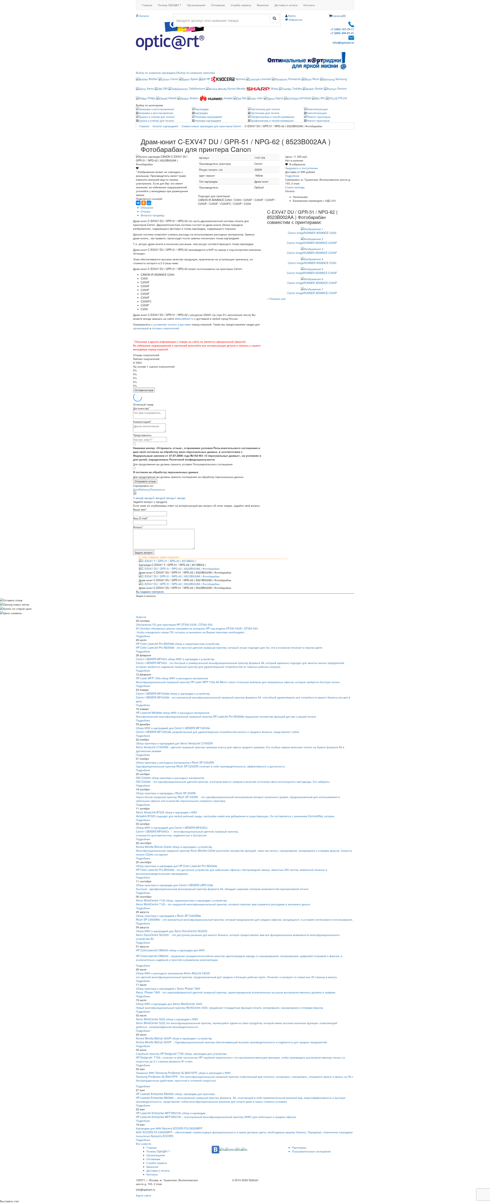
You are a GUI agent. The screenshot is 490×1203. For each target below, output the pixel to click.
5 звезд (137, 498)
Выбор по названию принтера (196, 73)
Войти (292, 16)
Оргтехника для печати (264, 113)
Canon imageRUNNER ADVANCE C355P (312, 293)
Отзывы (145, 211)
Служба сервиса (241, 5)
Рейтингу (144, 489)
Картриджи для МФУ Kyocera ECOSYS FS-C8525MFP (169, 1128)
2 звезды (169, 498)
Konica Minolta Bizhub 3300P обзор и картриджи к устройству (174, 1038)
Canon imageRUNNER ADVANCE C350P (312, 283)
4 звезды (147, 498)
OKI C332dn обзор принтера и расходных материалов (170, 778)
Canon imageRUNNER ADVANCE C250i (312, 233)
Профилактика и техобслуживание (272, 120)
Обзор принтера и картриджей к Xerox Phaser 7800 (168, 988)
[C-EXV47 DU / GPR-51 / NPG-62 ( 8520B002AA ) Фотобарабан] (245, 568)
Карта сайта (143, 1195)
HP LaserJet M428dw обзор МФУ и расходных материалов (172, 713)
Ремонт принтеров (317, 120)
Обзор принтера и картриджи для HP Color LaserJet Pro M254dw (176, 866)
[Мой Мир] (149, 203)
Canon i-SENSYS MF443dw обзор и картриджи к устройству (173, 693)
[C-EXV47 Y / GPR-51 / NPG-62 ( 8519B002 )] (245, 561)
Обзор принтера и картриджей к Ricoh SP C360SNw (168, 916)
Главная (147, 5)
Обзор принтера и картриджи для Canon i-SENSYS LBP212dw (174, 885)
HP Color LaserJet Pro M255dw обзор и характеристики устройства (177, 644)
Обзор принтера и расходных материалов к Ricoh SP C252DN (175, 762)
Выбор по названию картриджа (155, 73)
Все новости (143, 1144)
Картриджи (201, 113)
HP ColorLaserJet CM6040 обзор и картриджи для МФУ (170, 950)
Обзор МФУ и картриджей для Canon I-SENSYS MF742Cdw (173, 728)
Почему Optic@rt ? (169, 5)
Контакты (309, 5)
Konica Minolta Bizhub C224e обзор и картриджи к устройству (174, 847)
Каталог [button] (144, 16)
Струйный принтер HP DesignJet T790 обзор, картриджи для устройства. (181, 1053)
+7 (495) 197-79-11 (342, 29)
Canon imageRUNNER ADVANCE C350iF (312, 273)
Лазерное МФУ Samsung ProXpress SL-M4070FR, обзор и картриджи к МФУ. (183, 1073)
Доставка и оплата (286, 5)
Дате (136, 489)
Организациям (196, 5)
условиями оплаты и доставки (172, 324)
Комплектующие (316, 113)
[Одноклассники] (143, 203)
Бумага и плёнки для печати (156, 120)
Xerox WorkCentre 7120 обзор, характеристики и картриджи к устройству (181, 900)
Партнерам (299, 1147)
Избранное (295, 19)
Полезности (157, 489)
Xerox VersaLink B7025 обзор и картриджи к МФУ (166, 812)
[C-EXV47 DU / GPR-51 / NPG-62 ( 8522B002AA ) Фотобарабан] (245, 584)
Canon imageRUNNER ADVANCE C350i (312, 263)
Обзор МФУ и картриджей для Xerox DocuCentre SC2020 (171, 931)
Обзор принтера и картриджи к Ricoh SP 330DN (166, 793)
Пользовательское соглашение (311, 1151)
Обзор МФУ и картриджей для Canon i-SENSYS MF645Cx (171, 827)
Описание (147, 207)
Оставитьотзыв (144, 390)
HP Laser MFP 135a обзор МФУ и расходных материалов (172, 678)
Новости (141, 617)
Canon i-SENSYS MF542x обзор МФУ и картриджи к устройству (175, 659)
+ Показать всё (276, 299)
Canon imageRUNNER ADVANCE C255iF (312, 253)
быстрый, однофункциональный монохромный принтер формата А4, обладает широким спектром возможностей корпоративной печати (222, 889)
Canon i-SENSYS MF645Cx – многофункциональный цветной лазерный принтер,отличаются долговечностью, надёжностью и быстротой (187, 833)
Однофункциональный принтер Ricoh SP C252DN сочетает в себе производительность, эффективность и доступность (210, 766)
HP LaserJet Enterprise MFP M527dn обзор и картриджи (171, 1113)
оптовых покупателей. (166, 328)
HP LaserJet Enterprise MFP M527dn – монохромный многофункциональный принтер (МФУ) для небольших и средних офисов (216, 1117)
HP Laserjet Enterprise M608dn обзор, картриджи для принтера (175, 1094)
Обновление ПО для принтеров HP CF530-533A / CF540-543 (174, 624)
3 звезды (158, 498)
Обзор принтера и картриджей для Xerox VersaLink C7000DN (174, 743)
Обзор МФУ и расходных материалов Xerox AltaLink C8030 (173, 973)
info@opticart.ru (343, 42)
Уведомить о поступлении (301, 168)
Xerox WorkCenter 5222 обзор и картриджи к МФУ (167, 1019)
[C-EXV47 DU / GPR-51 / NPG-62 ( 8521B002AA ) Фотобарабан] (245, 576)
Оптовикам (218, 5)
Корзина (337, 16)
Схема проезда (295, 187)
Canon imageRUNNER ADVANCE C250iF (312, 243)
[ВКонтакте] (138, 203)
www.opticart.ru (184, 318)
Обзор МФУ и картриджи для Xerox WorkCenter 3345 (169, 1004)
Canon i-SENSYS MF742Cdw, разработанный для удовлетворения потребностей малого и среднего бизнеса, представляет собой (218, 732)
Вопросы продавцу (152, 215)
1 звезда (180, 498)
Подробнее (292, 176)
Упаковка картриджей (207, 120)
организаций (141, 328)
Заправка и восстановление (155, 113)
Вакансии (263, 5)
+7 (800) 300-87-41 (342, 33)
